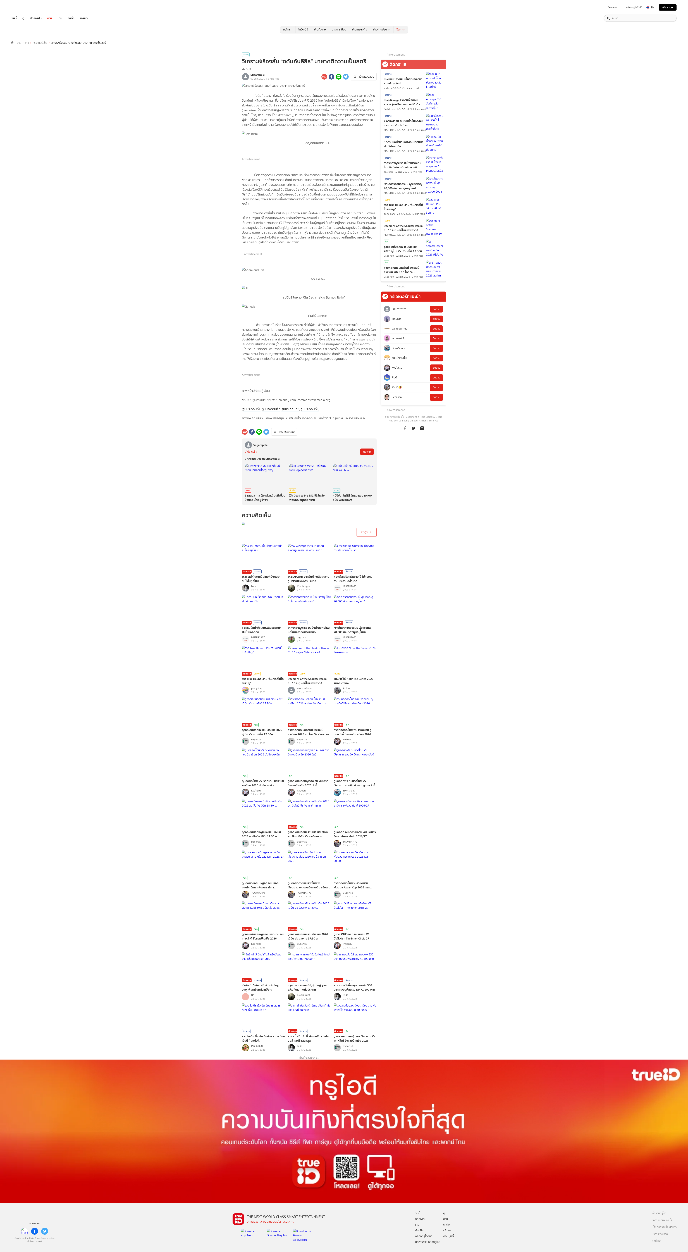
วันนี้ (14, 18)
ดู (23, 18)
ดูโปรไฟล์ (250, 452)
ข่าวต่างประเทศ (381, 29)
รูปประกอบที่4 (310, 409)
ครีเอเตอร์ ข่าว (40, 43)
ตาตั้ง (71, 18)
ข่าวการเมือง (339, 29)
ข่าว (27, 43)
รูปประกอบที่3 (290, 409)
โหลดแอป (613, 7)
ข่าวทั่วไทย (320, 29)
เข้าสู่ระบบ (667, 7)
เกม (60, 18)
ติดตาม (367, 452)
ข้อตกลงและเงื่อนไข (394, 417)
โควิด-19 (303, 29)
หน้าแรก (287, 29)
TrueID (22, 7)
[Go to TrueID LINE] (422, 430)
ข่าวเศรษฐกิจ (359, 29)
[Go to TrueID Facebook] (405, 430)
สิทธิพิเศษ (36, 18)
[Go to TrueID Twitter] (413, 430)
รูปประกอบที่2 (271, 409)
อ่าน (49, 18)
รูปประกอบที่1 (252, 409)
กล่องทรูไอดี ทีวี (634, 7)
